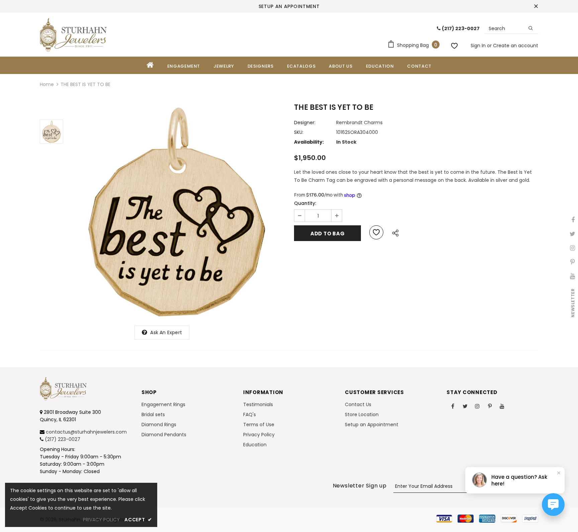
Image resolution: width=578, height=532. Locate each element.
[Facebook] (453, 406)
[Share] (393, 232)
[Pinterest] (490, 406)
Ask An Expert (166, 332)
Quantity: (305, 203)
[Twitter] (465, 406)
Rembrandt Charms (359, 122)
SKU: (298, 132)
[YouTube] (502, 406)
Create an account (515, 45)
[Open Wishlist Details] (455, 44)
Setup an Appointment (289, 6)
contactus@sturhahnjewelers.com (86, 432)
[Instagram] (477, 406)
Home (47, 84)
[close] (536, 6)
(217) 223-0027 (62, 439)
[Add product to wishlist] (376, 232)
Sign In (479, 45)
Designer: (304, 122)
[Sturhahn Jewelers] (73, 35)
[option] (177, 211)
